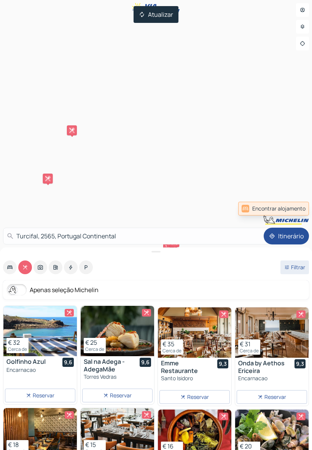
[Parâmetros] (302, 27)
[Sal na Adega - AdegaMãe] (117, 331)
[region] (40, 331)
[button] (72, 130)
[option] (10, 267)
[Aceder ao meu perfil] (302, 10)
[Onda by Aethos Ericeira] (272, 332)
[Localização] (302, 43)
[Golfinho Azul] (40, 331)
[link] (273, 208)
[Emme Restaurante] (194, 332)
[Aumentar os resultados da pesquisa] (156, 252)
